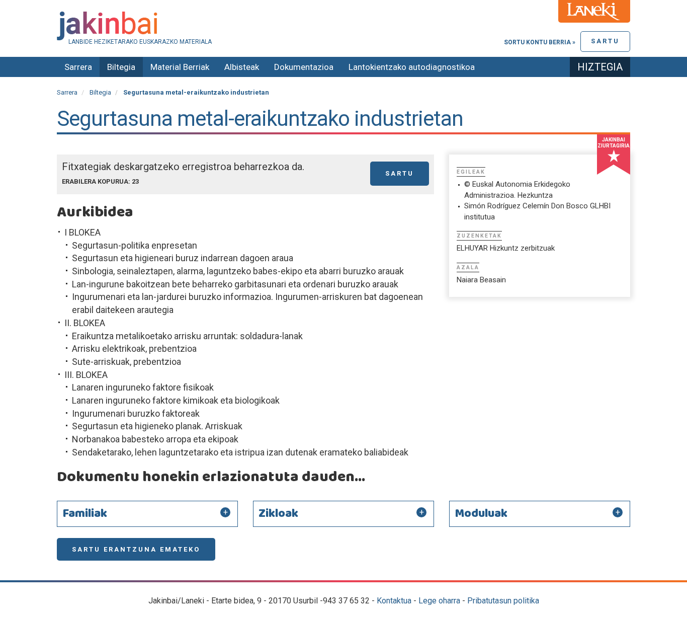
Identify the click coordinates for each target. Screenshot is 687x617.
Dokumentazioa (303, 67)
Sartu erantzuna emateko (136, 549)
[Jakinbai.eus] (343, 26)
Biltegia (121, 67)
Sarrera (78, 67)
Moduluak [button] (481, 513)
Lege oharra (439, 600)
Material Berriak (179, 67)
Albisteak (241, 67)
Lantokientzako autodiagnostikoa (412, 67)
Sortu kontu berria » (539, 42)
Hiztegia (600, 67)
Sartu (605, 41)
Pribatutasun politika (503, 600)
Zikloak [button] (278, 513)
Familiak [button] (84, 513)
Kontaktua (394, 600)
